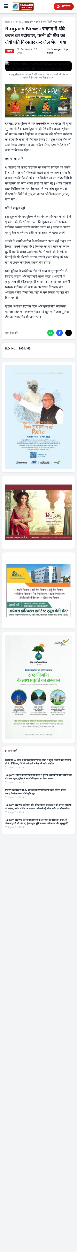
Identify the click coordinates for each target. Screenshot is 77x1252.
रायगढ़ (18, 21)
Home (8, 21)
